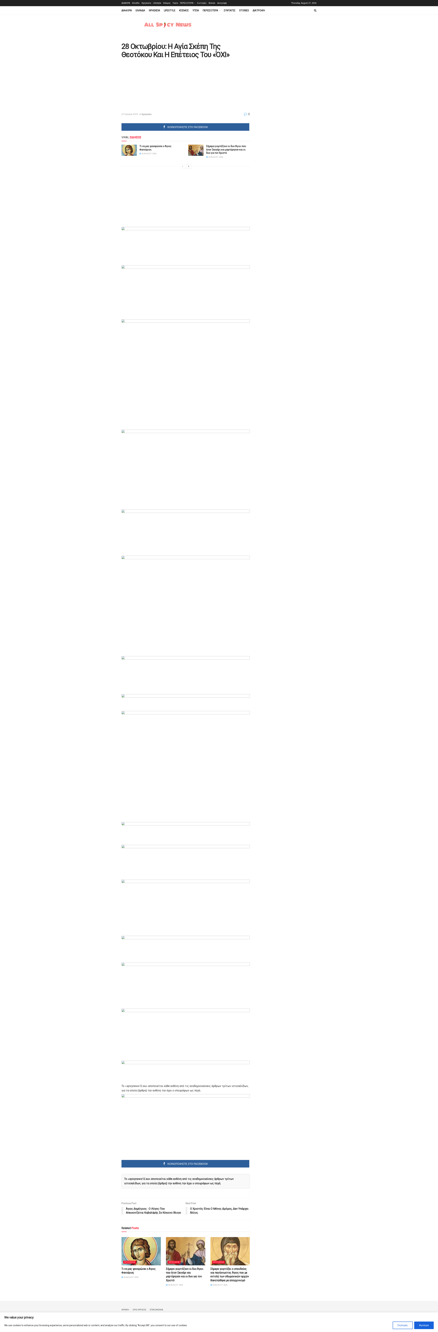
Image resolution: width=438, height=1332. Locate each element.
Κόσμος (167, 3)
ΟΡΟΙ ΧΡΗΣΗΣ (139, 1309)
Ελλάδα (135, 3)
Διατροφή (222, 3)
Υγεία (175, 3)
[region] (219, 1322)
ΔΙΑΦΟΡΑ (125, 3)
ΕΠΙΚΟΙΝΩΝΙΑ (156, 1309)
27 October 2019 (129, 114)
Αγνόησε (424, 1325)
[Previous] (182, 166)
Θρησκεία (146, 3)
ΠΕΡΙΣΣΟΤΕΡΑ (186, 3)
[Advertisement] (150, 86)
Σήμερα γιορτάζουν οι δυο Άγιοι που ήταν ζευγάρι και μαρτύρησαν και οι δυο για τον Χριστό (226, 149)
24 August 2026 (219, 1285)
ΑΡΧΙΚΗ (125, 1309)
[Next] (188, 166)
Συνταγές (202, 3)
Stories (212, 3)
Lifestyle (157, 3)
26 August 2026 (148, 154)
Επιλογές (403, 1325)
